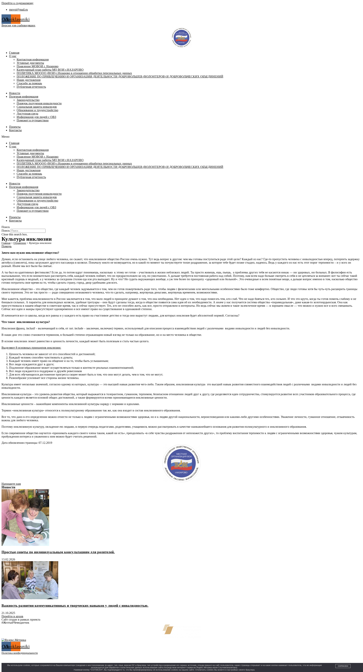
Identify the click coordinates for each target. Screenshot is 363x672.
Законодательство (28, 100)
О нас (12, 56)
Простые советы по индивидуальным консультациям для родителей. (58, 552)
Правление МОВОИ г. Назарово (37, 66)
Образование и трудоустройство (37, 110)
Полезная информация (23, 96)
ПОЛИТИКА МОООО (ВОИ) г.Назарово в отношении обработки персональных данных (74, 73)
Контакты (15, 130)
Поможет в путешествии (33, 120)
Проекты (15, 126)
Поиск (6, 230)
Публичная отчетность (31, 86)
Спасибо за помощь (29, 83)
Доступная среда (27, 113)
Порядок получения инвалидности (39, 103)
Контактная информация (33, 59)
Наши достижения (28, 79)
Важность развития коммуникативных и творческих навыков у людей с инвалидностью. (75, 606)
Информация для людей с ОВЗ (36, 117)
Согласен (343, 666)
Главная (14, 52)
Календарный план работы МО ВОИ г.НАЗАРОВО (50, 69)
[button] (181, 136)
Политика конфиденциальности (20, 653)
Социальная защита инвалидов (37, 106)
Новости (14, 93)
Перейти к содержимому (17, 3)
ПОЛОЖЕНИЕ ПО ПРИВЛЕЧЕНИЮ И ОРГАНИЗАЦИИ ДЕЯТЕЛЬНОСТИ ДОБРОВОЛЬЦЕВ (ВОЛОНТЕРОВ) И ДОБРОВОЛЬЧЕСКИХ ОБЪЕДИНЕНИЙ (120, 76)
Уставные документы (30, 62)
